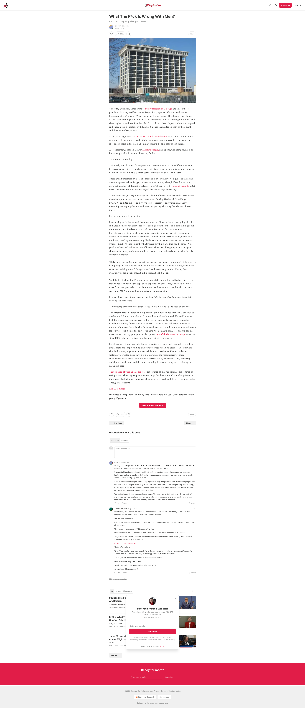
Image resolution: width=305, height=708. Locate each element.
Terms (163, 691)
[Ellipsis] (195, 462)
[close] (175, 598)
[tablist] (119, 440)
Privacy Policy (170, 639)
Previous (118, 423)
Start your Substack (146, 697)
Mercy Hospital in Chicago (158, 109)
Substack (140, 703)
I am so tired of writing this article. (127, 372)
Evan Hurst (123, 607)
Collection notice (174, 691)
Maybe (117, 462)
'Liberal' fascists (120, 508)
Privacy (157, 691)
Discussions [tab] (127, 591)
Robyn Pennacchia (122, 26)
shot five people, (150, 150)
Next (188, 423)
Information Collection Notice (151, 639)
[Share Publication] (275, 5)
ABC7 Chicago (117, 389)
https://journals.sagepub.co (125, 543)
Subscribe (285, 5)
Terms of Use (164, 637)
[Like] (111, 33)
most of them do (181, 186)
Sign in (298, 5)
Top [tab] (112, 591)
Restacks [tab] (124, 440)
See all (114, 655)
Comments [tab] (115, 440)
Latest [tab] (118, 591)
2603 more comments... (118, 579)
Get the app (164, 697)
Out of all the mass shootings (170, 334)
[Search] (270, 5)
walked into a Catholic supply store (149, 136)
